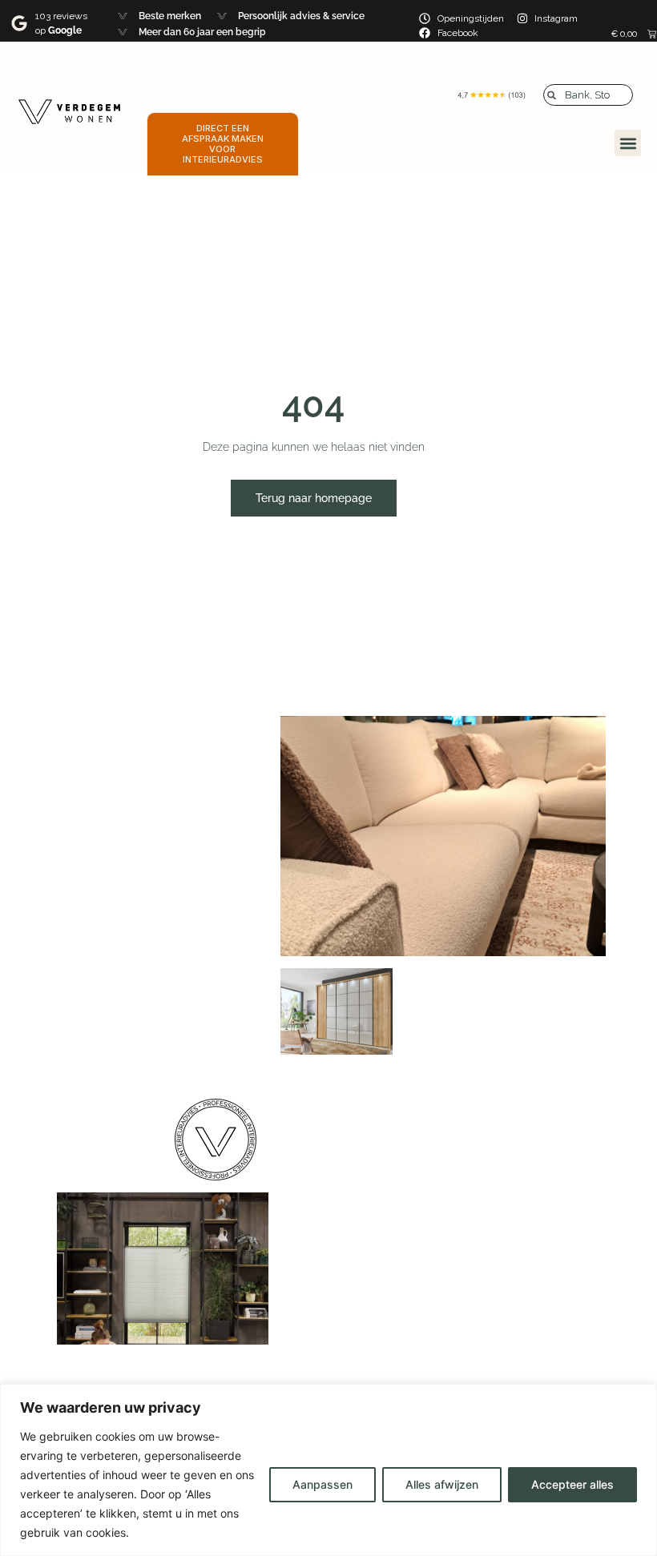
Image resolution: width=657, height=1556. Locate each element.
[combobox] (588, 95)
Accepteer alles (572, 1484)
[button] (628, 143)
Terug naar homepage (314, 498)
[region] (328, 1470)
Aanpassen (322, 1484)
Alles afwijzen (441, 1484)
